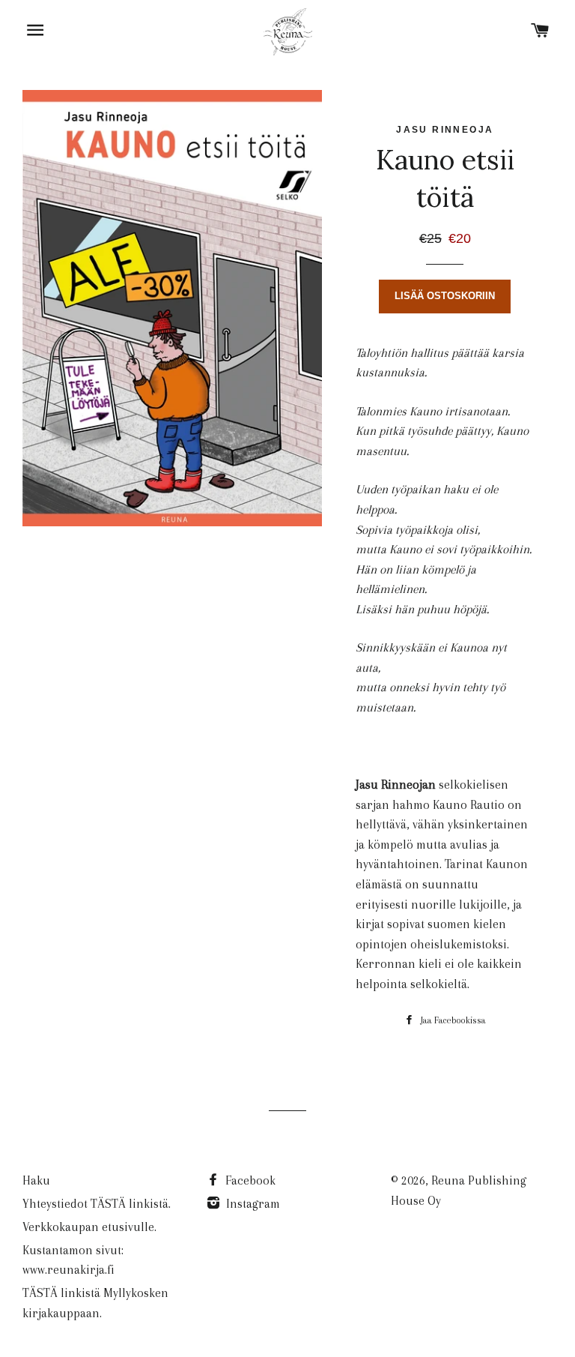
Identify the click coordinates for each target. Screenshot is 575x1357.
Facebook (249, 1180)
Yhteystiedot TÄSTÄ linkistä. (96, 1204)
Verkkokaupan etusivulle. (89, 1227)
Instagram (251, 1204)
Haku (36, 1180)
